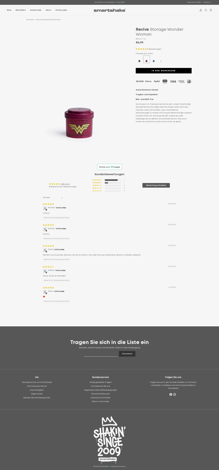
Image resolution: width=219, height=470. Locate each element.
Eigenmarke (36, 394)
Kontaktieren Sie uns (100, 386)
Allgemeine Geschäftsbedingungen (100, 390)
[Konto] (200, 10)
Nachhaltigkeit (37, 390)
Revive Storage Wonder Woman (48, 19)
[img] (48, 204)
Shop (9, 10)
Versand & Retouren (100, 394)
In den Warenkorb (164, 71)
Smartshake (103, 466)
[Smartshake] (109, 10)
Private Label (61, 10)
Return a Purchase (100, 401)
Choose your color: (144, 53)
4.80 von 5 (65, 184)
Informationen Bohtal (37, 386)
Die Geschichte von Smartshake (37, 382)
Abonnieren (127, 353)
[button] (141, 49)
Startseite (30, 19)
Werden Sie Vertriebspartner (36, 398)
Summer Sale (35, 10)
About (48, 10)
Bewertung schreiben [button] (156, 185)
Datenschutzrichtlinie (100, 398)
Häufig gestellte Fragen (101, 382)
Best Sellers (21, 10)
